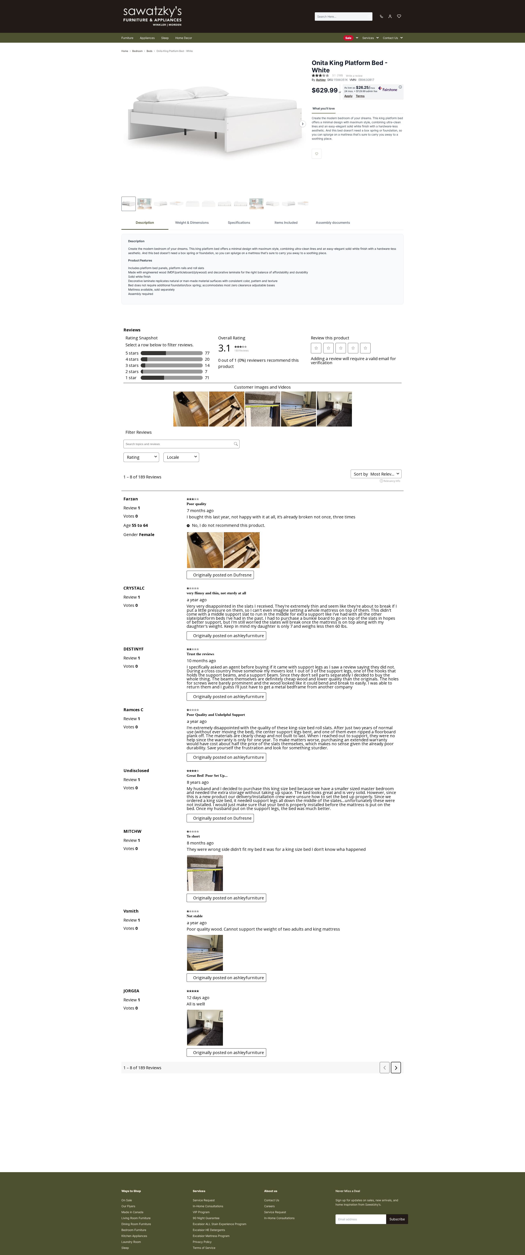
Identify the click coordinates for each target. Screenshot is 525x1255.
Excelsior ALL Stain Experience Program (219, 1224)
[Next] (302, 124)
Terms (360, 96)
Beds (149, 50)
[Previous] (127, 124)
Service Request (204, 1200)
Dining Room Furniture (136, 1224)
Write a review (354, 76)
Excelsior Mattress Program (211, 1236)
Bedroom (137, 50)
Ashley (321, 79)
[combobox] (343, 16)
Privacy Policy (202, 1242)
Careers (269, 1206)
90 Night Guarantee (206, 1218)
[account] (390, 16)
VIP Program (201, 1212)
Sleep (125, 1247)
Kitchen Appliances (134, 1236)
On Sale (126, 1200)
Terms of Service (204, 1247)
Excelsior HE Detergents (209, 1230)
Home (124, 50)
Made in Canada (132, 1212)
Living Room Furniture (136, 1218)
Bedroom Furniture (133, 1230)
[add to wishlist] (317, 154)
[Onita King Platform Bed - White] (214, 124)
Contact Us (271, 1200)
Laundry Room (131, 1242)
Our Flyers (128, 1206)
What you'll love (324, 108)
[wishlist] (399, 16)
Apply (348, 96)
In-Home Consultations (208, 1206)
